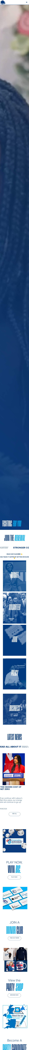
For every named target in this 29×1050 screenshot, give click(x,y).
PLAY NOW (14, 877)
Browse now (14, 995)
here (18, 554)
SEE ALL (14, 814)
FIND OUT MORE (14, 938)
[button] (26, 2)
